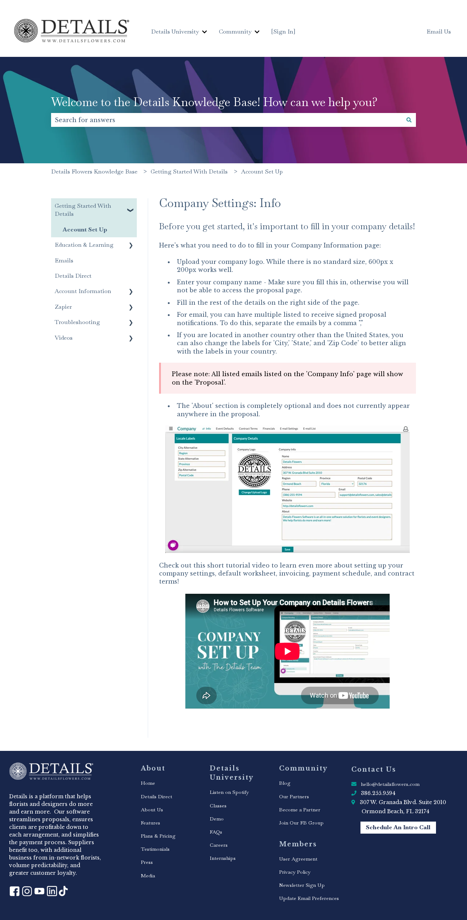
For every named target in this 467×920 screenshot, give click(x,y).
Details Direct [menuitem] (73, 276)
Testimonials (155, 849)
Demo (217, 818)
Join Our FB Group (301, 822)
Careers (219, 845)
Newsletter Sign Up (302, 885)
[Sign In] (283, 31)
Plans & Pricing (158, 836)
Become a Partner (299, 809)
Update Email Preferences (309, 898)
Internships (223, 858)
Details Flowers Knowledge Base (94, 171)
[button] (131, 206)
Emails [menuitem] (64, 260)
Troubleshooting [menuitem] (77, 322)
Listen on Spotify (229, 792)
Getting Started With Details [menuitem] (83, 210)
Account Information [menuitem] (83, 291)
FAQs (216, 832)
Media (148, 875)
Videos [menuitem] (64, 338)
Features (150, 822)
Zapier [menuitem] (63, 307)
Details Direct (156, 796)
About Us (152, 809)
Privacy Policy (294, 872)
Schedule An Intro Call (398, 827)
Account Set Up (262, 171)
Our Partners (294, 796)
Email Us (439, 31)
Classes (218, 805)
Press (147, 862)
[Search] (409, 120)
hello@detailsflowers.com (390, 784)
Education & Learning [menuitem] (84, 245)
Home (148, 783)
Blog (284, 783)
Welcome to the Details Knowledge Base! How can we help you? (214, 101)
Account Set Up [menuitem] (85, 229)
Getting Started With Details (189, 171)
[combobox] (226, 120)
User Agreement (298, 858)
